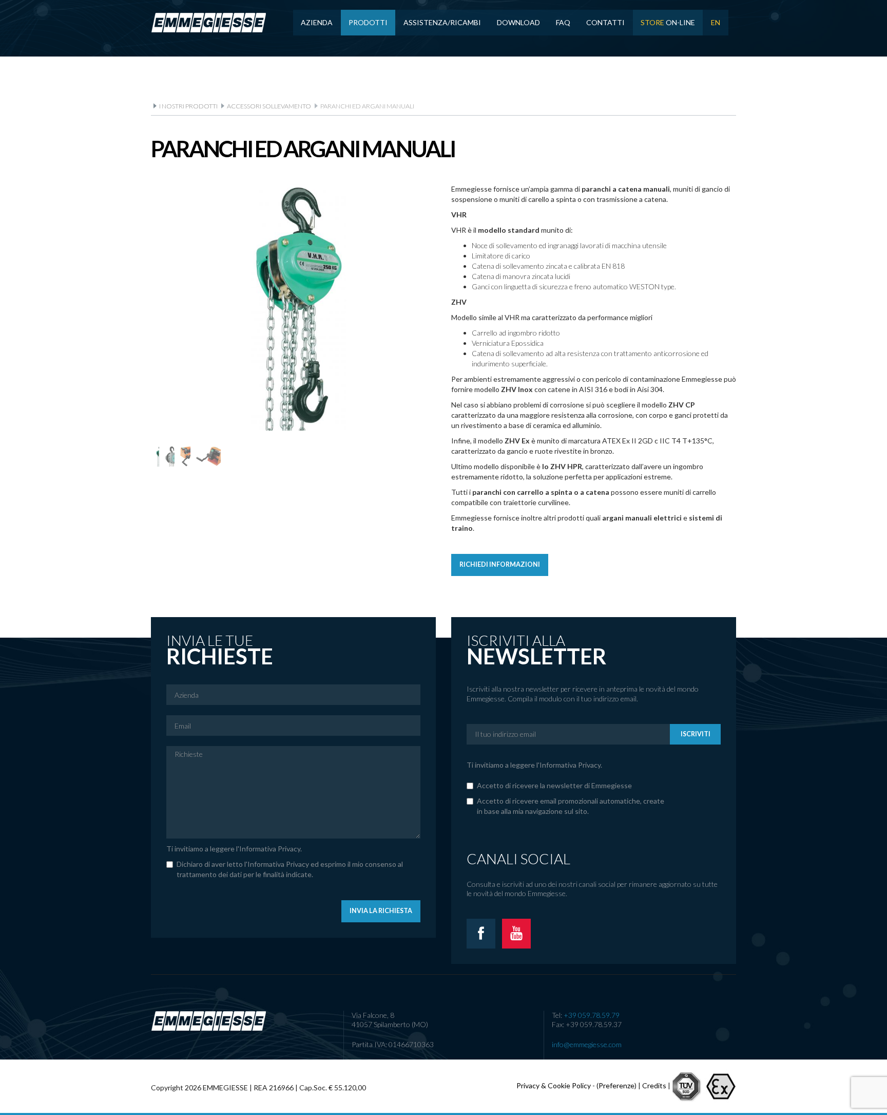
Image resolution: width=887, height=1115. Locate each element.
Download (518, 22)
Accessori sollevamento (269, 106)
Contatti (605, 22)
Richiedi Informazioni (499, 564)
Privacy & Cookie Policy (553, 1085)
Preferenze (616, 1085)
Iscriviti (695, 734)
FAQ (563, 22)
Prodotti (368, 22)
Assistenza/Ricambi (442, 22)
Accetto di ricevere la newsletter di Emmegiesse (554, 785)
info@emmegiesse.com (587, 1044)
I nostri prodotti (188, 106)
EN (715, 22)
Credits (654, 1085)
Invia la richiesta (381, 911)
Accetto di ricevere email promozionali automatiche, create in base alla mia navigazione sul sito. (570, 805)
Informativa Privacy (269, 848)
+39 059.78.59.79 (592, 1015)
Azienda (317, 22)
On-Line (668, 22)
